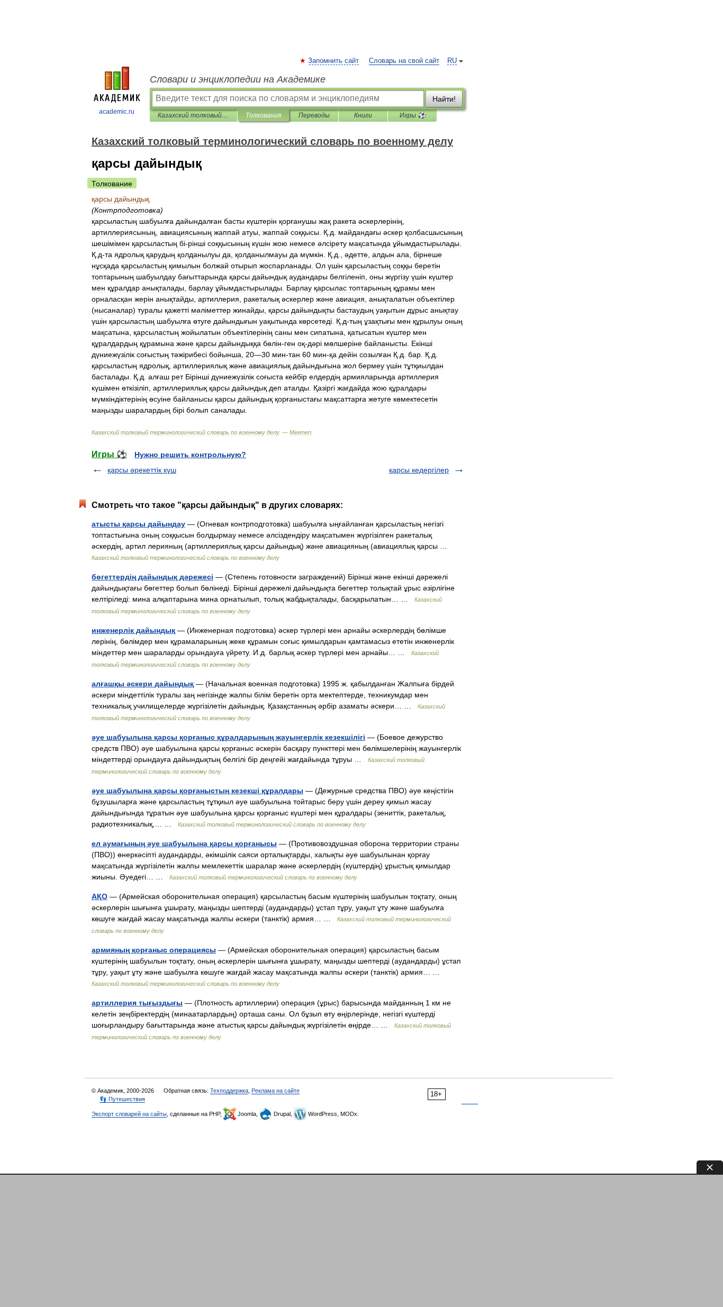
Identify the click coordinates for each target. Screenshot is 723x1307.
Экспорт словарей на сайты (129, 1114)
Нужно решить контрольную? (190, 454)
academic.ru (116, 111)
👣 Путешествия (122, 1099)
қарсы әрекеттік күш (141, 470)
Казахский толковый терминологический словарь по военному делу (193, 115)
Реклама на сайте (275, 1090)
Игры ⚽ (413, 115)
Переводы (314, 115)
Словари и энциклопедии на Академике (238, 79)
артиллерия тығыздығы (137, 1003)
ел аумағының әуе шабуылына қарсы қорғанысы (184, 843)
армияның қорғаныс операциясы (154, 950)
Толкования (263, 115)
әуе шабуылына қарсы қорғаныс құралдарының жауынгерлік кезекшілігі (228, 737)
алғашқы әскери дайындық (143, 683)
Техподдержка (229, 1090)
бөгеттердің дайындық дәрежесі (152, 577)
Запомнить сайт (334, 61)
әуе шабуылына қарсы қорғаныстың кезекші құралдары (197, 790)
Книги (363, 115)
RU (452, 61)
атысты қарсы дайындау (138, 524)
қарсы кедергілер (419, 470)
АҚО (99, 896)
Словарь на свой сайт (404, 61)
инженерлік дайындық (133, 630)
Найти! (444, 99)
